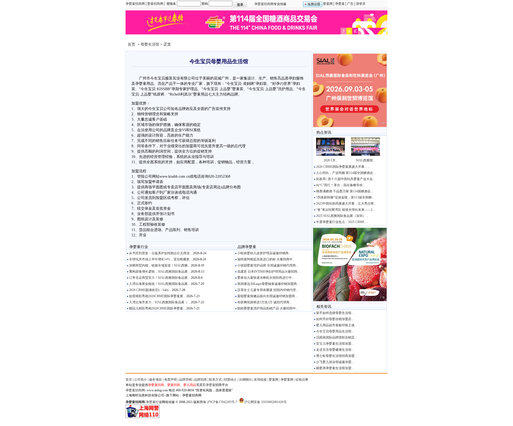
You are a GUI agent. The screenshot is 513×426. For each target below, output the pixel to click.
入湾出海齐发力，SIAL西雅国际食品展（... (158, 302)
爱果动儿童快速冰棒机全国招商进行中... (264, 278)
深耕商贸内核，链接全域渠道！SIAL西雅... (158, 265)
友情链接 (260, 379)
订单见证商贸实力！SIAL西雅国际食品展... (158, 278)
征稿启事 (302, 379)
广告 (350, 4)
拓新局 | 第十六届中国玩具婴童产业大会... (344, 179)
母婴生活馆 (150, 44)
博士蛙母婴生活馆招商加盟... (335, 356)
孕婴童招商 (156, 385)
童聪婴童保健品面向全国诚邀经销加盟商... (266, 296)
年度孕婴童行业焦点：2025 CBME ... (340, 222)
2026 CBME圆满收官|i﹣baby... (148, 290)
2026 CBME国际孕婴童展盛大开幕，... (341, 167)
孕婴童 (340, 4)
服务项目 (155, 379)
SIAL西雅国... (365, 160)
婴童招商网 (155, 4)
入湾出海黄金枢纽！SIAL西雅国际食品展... (158, 284)
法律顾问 (245, 379)
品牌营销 (185, 379)
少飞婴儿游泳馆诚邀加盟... (333, 362)
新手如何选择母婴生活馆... (333, 313)
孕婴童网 (287, 379)
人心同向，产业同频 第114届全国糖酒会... (344, 173)
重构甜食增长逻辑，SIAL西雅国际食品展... (158, 271)
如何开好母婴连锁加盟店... (333, 319)
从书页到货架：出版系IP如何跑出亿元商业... (159, 253)
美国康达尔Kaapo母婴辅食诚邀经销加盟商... (267, 284)
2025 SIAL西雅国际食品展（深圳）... (340, 216)
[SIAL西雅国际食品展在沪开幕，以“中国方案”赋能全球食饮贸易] (365, 155)
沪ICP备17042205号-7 (222, 402)
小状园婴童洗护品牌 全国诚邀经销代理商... (266, 265)
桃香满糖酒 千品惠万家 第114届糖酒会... (343, 191)
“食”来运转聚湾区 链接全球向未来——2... (344, 210)
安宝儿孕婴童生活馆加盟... (333, 343)
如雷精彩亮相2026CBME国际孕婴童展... (155, 296)
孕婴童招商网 (135, 4)
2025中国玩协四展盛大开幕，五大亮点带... (344, 203)
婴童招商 (173, 385)
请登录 (361, 4)
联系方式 (215, 379)
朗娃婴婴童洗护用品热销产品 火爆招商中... (266, 308)
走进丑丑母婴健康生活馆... (333, 350)
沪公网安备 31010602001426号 (265, 402)
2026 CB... (330, 160)
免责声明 (170, 379)
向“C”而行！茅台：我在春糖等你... (339, 185)
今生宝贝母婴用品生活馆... (333, 331)
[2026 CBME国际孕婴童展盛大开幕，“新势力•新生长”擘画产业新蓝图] (330, 155)
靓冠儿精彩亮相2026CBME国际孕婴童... (155, 308)
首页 (131, 44)
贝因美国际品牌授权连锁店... (335, 337)
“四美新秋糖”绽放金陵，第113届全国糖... (343, 197)
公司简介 (140, 379)
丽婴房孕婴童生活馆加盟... (333, 368)
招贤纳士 (230, 379)
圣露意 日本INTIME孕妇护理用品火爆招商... (267, 271)
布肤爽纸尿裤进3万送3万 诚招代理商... (263, 302)
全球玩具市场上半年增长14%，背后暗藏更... (159, 259)
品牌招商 (200, 379)
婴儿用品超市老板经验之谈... (335, 325)
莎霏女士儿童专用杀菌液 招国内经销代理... (266, 290)
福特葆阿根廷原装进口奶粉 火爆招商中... (265, 259)
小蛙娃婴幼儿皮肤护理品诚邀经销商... (263, 253)
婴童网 (328, 4)
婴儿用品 (189, 385)
